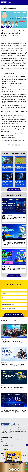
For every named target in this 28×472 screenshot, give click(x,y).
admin (10, 35)
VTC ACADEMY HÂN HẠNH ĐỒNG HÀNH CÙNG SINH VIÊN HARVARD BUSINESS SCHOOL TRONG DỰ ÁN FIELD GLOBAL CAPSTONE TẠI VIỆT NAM (12, 388)
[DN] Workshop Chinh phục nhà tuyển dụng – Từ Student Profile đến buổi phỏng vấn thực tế (16, 243)
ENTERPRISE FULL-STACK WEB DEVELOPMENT (19, 182)
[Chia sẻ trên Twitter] (4, 27)
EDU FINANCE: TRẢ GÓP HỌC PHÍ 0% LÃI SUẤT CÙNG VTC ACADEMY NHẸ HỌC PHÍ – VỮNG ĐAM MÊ (14, 411)
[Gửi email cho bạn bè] (7, 27)
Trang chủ (3, 7)
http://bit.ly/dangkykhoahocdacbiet (16, 140)
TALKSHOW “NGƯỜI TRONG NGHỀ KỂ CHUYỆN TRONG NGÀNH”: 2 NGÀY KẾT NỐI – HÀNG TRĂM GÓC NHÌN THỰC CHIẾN (13, 342)
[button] (26, 2)
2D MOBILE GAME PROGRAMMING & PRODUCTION (19, 166)
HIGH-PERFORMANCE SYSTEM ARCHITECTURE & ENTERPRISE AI (7, 182)
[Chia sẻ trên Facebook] (2, 27)
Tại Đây (22, 76)
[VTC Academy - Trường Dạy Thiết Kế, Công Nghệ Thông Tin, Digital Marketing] (7, 2)
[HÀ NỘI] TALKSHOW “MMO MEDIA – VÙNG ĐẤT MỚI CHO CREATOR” (16, 218)
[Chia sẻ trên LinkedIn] (9, 27)
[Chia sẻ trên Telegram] (11, 27)
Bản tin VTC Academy (10, 7)
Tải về (6, 102)
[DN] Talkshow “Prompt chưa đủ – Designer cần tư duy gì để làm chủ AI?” (16, 269)
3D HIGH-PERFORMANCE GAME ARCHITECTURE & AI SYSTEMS (7, 166)
